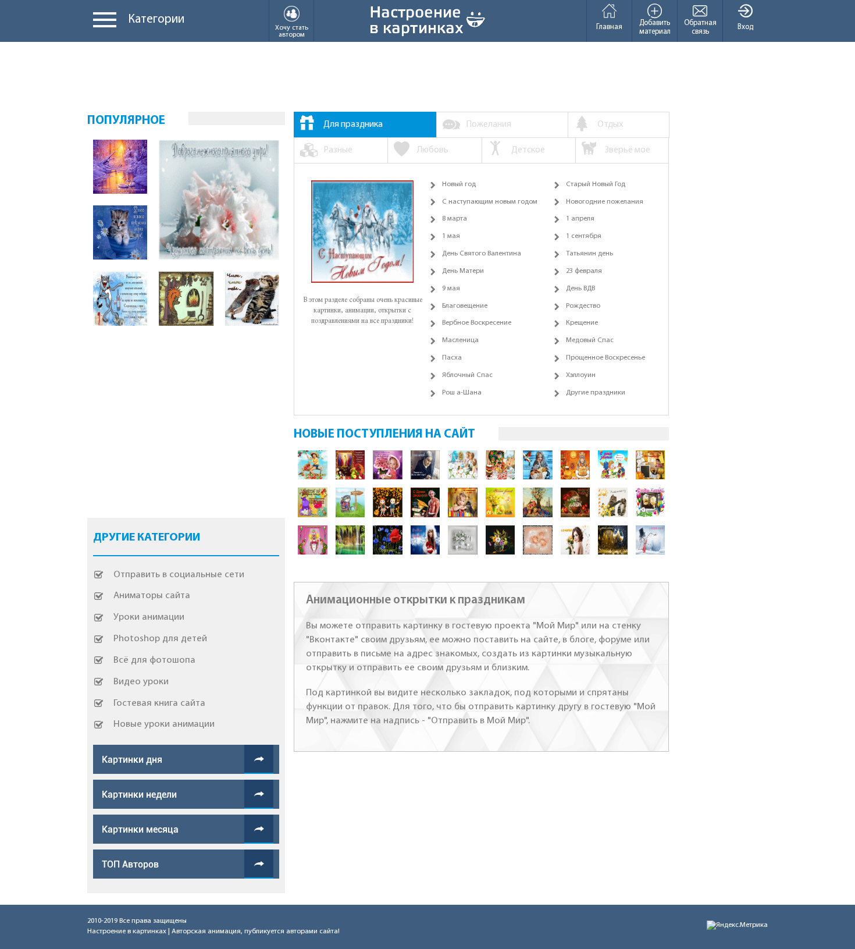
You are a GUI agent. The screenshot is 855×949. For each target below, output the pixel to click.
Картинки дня (132, 759)
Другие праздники (595, 392)
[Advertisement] (427, 77)
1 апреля (580, 218)
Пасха (452, 357)
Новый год (459, 184)
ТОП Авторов (130, 864)
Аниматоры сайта (151, 595)
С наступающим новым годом (489, 201)
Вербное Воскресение (476, 322)
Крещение (582, 322)
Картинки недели (139, 794)
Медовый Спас (590, 340)
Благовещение (464, 306)
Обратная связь (700, 27)
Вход (745, 27)
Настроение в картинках (126, 931)
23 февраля (584, 271)
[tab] (365, 125)
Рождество (583, 306)
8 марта (454, 218)
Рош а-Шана (462, 392)
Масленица (460, 340)
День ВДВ (580, 288)
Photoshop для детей (160, 639)
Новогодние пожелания (604, 201)
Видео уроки (141, 682)
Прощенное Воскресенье (605, 357)
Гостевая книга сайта (159, 703)
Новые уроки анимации (164, 724)
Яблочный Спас (467, 375)
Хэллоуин (581, 375)
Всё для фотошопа (154, 660)
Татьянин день (589, 253)
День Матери (463, 271)
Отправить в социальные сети (178, 575)
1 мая (451, 236)
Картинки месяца (140, 829)
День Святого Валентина (481, 253)
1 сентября (583, 236)
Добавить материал (655, 27)
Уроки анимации (148, 617)
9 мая (451, 288)
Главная (609, 27)
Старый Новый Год (595, 184)
